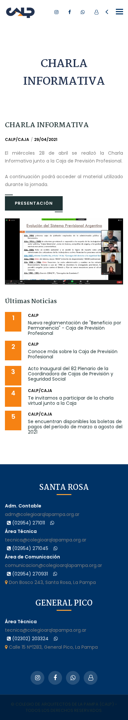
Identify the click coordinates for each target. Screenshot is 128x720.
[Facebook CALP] (69, 12)
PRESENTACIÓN (34, 203)
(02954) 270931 (29, 574)
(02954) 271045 (29, 548)
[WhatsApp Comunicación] (55, 574)
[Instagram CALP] (56, 12)
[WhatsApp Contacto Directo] (83, 12)
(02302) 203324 (30, 638)
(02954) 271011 (28, 523)
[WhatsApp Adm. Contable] (52, 523)
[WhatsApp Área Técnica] (55, 548)
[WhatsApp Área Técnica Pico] (56, 638)
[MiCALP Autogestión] (96, 12)
